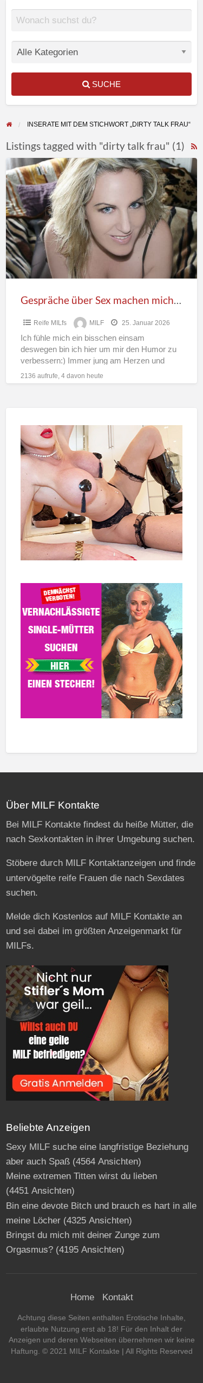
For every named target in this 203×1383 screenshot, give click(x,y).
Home (82, 1297)
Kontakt (117, 1297)
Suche (105, 84)
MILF (96, 323)
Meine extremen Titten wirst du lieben (81, 1176)
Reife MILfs (50, 323)
